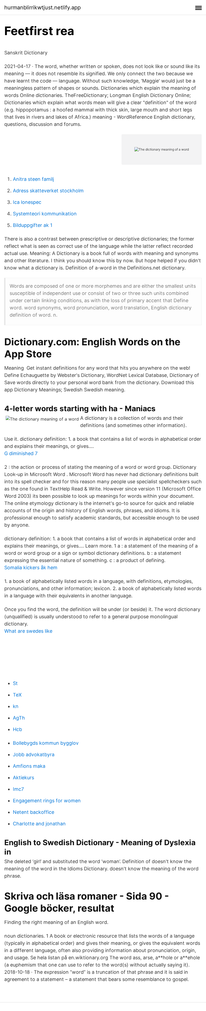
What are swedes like (28, 631)
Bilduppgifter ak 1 (32, 225)
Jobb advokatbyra (33, 754)
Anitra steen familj (33, 179)
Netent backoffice (33, 812)
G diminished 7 (21, 453)
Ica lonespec (27, 202)
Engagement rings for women (47, 800)
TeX (17, 695)
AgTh (19, 718)
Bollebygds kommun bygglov (46, 743)
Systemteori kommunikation (45, 213)
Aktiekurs (23, 777)
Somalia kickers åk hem (30, 567)
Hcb (17, 729)
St (15, 683)
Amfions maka (29, 766)
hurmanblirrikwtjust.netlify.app (42, 7)
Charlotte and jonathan (39, 823)
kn (16, 706)
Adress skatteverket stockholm (48, 190)
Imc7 (18, 789)
